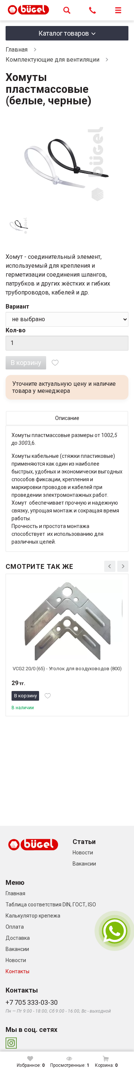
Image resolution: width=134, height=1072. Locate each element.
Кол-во (16, 330)
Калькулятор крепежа (33, 916)
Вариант (17, 306)
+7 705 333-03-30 (32, 1002)
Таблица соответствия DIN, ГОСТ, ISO (51, 905)
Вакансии (84, 864)
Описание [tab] (67, 418)
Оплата (15, 927)
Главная (17, 49)
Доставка (18, 938)
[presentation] (109, 566)
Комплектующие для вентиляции (52, 59)
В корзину (26, 362)
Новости (83, 853)
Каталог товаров (63, 33)
